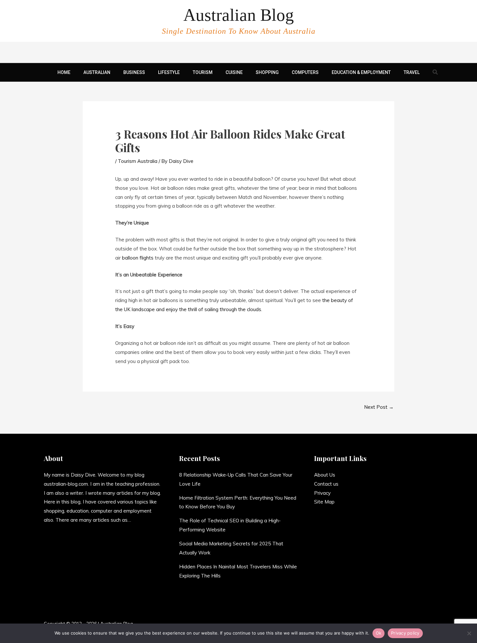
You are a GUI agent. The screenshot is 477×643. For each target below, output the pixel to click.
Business (134, 72)
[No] (469, 633)
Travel (412, 72)
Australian (96, 72)
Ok (379, 633)
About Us (324, 475)
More (137, 520)
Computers (305, 72)
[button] (435, 72)
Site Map (324, 502)
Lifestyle (169, 72)
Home (63, 72)
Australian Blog (238, 15)
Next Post (379, 407)
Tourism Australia (137, 161)
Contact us (326, 484)
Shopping (267, 72)
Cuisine (234, 72)
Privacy (322, 493)
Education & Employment (361, 72)
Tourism (203, 72)
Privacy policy (405, 633)
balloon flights (137, 258)
